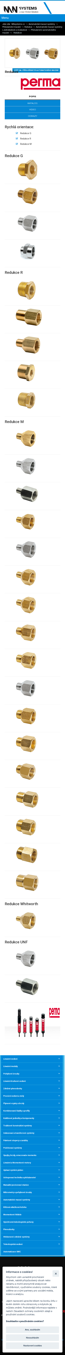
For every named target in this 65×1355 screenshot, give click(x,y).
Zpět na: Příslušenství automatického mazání (36, 70)
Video (32, 109)
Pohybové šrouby (11, 1074)
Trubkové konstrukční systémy (17, 1126)
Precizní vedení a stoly (13, 1096)
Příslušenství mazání (11, 27)
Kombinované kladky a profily (16, 1111)
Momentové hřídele (12, 1215)
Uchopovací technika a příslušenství (19, 1177)
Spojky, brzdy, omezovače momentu (19, 1155)
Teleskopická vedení (12, 1244)
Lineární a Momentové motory (17, 1163)
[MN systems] (30, 8)
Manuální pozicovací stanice (16, 1185)
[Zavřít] (56, 1273)
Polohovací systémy (12, 1148)
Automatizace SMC (12, 1252)
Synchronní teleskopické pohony (18, 1222)
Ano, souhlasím (32, 1329)
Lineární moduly (10, 1066)
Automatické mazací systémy (42, 24)
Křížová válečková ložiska (14, 1207)
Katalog (33, 103)
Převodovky (8, 1229)
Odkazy (32, 116)
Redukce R (25, 138)
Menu (5, 17)
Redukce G (25, 133)
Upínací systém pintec (13, 1170)
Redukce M (26, 144)
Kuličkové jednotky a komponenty (18, 1118)
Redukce (28, 27)
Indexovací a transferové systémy (18, 1133)
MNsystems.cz (18, 24)
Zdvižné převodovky (12, 1089)
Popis (32, 96)
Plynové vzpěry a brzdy (13, 1103)
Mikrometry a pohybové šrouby (17, 1192)
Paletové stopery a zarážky (15, 1140)
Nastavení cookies (32, 1345)
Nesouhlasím (32, 1337)
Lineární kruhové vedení (14, 1081)
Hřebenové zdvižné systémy (16, 1237)
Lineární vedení (10, 1059)
